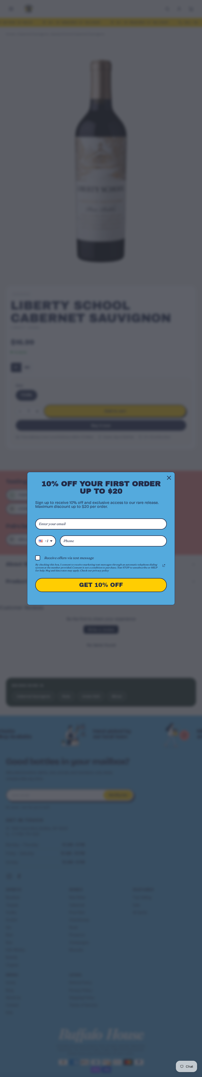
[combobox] (45, 541)
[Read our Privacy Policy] (164, 565)
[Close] (169, 478)
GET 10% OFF (101, 585)
